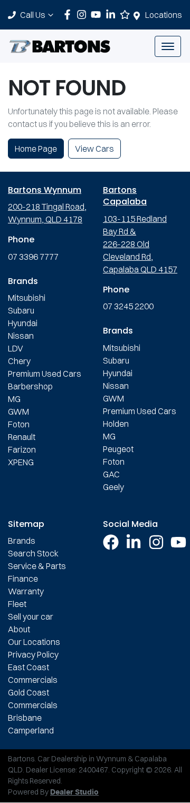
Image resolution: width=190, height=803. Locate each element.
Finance (23, 578)
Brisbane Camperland (31, 724)
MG (14, 399)
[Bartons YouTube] (98, 14)
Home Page (36, 148)
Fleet (17, 604)
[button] (168, 46)
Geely (113, 487)
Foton (19, 424)
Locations (163, 14)
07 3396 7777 (33, 256)
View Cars (94, 148)
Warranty (26, 591)
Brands (21, 540)
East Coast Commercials (33, 673)
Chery (19, 361)
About (19, 629)
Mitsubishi (26, 297)
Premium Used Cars (44, 373)
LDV (15, 348)
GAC (111, 474)
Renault (21, 437)
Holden (116, 423)
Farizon (22, 449)
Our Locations (34, 641)
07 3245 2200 (128, 306)
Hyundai (22, 323)
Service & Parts (37, 566)
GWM (18, 411)
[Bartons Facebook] (69, 14)
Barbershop (30, 386)
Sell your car (30, 616)
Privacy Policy (33, 654)
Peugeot (118, 449)
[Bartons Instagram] (84, 14)
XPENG (21, 462)
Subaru (21, 310)
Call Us (32, 14)
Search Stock (33, 553)
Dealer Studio (74, 792)
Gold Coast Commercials (33, 698)
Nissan (21, 335)
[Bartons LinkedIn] (113, 14)
